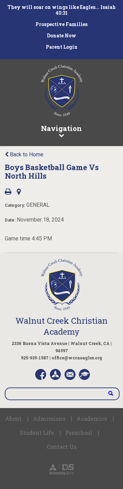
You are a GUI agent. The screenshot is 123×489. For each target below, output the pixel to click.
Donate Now (61, 35)
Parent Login (62, 47)
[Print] (8, 192)
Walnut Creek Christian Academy (61, 326)
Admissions (49, 418)
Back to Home (26, 154)
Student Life (37, 432)
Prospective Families (61, 24)
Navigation (61, 128)
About (13, 418)
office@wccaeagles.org (77, 357)
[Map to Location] (19, 192)
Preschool (78, 432)
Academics (92, 418)
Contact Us (62, 446)
